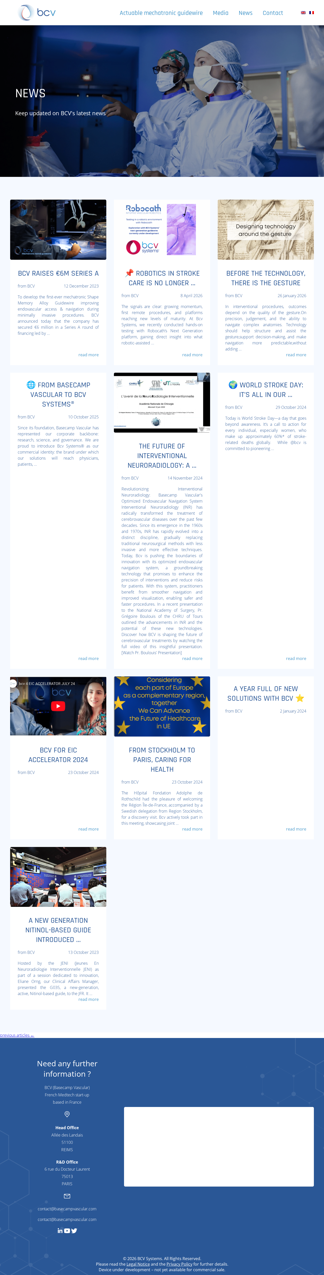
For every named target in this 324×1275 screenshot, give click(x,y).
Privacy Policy (179, 1264)
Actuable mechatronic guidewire (161, 13)
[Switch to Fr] (311, 12)
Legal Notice (138, 1264)
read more (88, 355)
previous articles (17, 1035)
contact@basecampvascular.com (67, 1209)
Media (221, 13)
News (246, 13)
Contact (273, 13)
